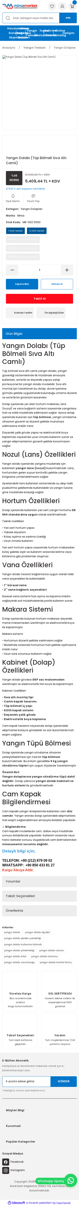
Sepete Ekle (22, 284)
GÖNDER (64, 1081)
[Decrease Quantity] (12, 270)
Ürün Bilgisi (14, 333)
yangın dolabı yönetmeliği (19, 950)
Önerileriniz (14, 910)
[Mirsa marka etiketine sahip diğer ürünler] (20, 146)
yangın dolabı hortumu (44, 956)
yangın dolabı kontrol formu (56, 962)
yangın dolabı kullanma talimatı (23, 944)
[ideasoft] (16, 1203)
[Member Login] (62, 6)
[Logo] (19, 6)
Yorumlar (13, 881)
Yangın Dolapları (31, 209)
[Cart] (72, 6)
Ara (68, 17)
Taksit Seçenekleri (20, 896)
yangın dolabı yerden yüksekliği (22, 938)
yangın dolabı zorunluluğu (19, 962)
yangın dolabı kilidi (15, 956)
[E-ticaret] (39, 1202)
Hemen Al (57, 284)
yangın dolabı (12, 932)
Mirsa (20, 215)
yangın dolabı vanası (51, 950)
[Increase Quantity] (67, 270)
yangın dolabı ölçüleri (37, 932)
